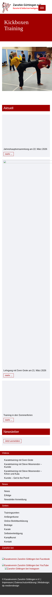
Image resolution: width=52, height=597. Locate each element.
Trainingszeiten (11, 513)
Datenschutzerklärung (25, 582)
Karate (7, 529)
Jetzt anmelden (12, 441)
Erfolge (7, 495)
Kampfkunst (10, 537)
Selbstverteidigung (13, 533)
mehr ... (8, 154)
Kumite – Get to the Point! (16, 478)
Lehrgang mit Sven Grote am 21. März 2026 (24, 370)
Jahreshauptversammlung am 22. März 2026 (25, 149)
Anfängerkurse (11, 517)
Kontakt (8, 541)
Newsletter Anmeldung (15, 499)
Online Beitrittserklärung (16, 521)
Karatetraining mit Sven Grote (18, 460)
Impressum (7, 582)
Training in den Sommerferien (18, 415)
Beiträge (8, 525)
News (7, 491)
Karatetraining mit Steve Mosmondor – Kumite (23, 465)
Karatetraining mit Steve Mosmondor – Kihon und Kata (23, 472)
